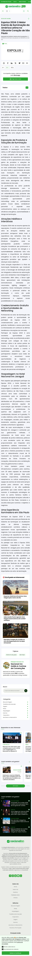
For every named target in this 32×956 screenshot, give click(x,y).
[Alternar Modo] (12, 67)
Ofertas (15, 897)
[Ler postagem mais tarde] (28, 18)
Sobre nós (15, 889)
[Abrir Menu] (3, 11)
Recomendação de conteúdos (11, 949)
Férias (4, 708)
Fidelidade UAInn (15, 895)
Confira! (24, 675)
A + (3, 67)
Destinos (15, 892)
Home (15, 886)
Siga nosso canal (16, 79)
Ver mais (15, 786)
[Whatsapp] (21, 877)
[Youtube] (18, 877)
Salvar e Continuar (15, 953)
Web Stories (22, 1)
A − (7, 67)
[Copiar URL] (27, 63)
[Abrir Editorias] (8, 11)
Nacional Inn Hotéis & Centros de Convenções (14, 36)
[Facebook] (10, 877)
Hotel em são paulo (11, 655)
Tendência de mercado (9, 704)
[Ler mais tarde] (21, 733)
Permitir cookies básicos (9, 946)
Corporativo (6, 715)
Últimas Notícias (6, 1)
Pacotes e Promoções (15, 928)
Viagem (5, 706)
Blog (15, 1)
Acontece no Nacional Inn (10, 717)
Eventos (5, 713)
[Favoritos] (24, 11)
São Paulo (22, 655)
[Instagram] (13, 877)
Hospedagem (6, 711)
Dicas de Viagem (5, 18)
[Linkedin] (15, 877)
